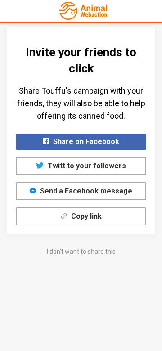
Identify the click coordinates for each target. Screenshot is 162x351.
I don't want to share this (81, 251)
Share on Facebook (85, 141)
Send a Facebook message (85, 191)
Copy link (85, 216)
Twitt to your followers (86, 166)
